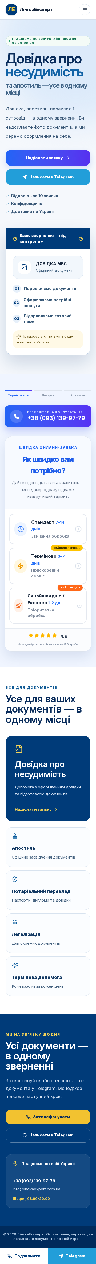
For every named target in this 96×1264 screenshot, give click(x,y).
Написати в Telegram (51, 176)
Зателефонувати (51, 1116)
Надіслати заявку (44, 157)
